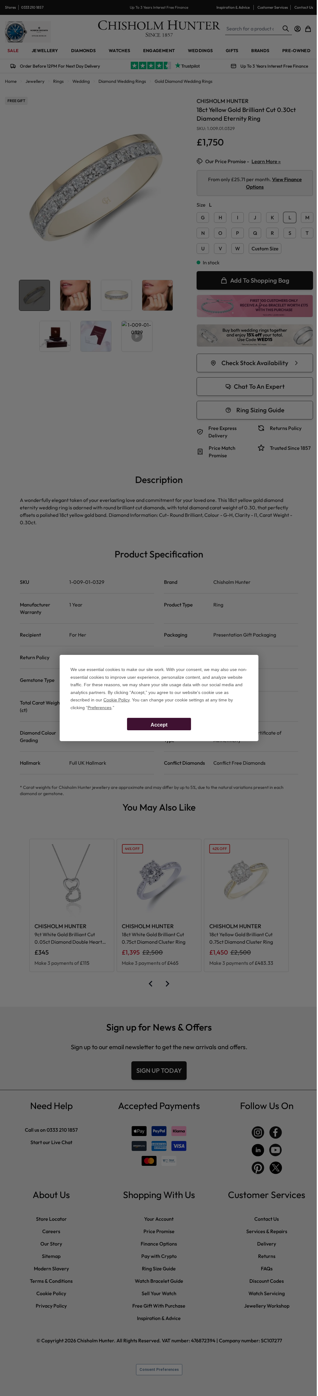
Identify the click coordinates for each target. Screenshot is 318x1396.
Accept (159, 724)
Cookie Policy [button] (116, 699)
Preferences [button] (99, 707)
